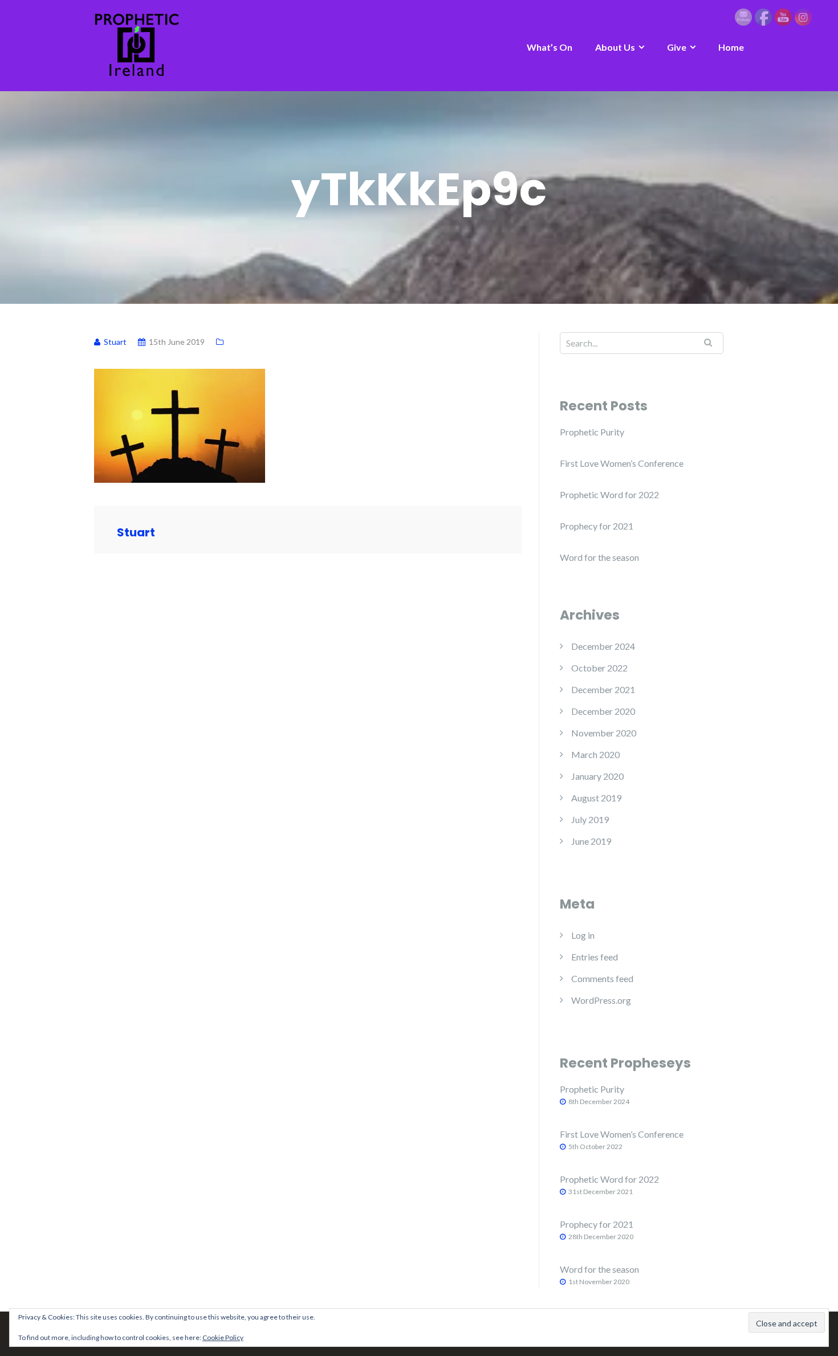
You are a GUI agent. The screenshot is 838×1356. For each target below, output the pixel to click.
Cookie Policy (222, 1337)
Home (731, 47)
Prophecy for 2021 (596, 525)
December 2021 (603, 689)
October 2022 (599, 667)
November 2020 (603, 732)
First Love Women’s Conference (622, 463)
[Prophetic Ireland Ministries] (137, 44)
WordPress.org (601, 1000)
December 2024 (603, 646)
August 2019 (596, 797)
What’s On (549, 47)
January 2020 (597, 776)
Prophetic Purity (592, 431)
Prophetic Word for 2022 (609, 494)
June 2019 (591, 841)
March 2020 (595, 754)
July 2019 (590, 819)
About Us (615, 47)
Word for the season (599, 557)
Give (676, 47)
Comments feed (602, 978)
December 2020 (603, 711)
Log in (583, 935)
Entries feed (594, 956)
